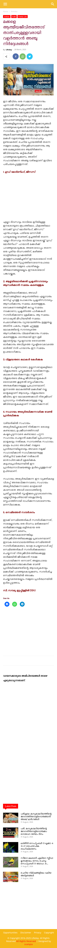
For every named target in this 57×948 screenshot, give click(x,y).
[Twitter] (30, 56)
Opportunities (10, 932)
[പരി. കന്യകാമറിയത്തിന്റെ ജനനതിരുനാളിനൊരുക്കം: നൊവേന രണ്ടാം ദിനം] (10, 832)
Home (5, 11)
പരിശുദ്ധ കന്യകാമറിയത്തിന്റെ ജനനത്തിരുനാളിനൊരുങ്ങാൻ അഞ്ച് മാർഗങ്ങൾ (36, 817)
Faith (14, 16)
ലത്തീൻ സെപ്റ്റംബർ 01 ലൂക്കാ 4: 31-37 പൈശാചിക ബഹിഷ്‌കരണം (37, 846)
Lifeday (9, 49)
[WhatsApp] (23, 56)
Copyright (49, 932)
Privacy (37, 932)
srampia (28, 944)
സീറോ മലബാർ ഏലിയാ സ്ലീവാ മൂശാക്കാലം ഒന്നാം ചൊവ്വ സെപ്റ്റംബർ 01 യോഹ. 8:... (37, 861)
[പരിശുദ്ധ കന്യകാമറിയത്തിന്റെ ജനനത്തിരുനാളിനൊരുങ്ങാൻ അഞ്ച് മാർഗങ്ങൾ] (10, 818)
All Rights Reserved (26, 941)
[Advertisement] (28, 197)
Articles (14, 11)
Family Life (22, 16)
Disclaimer (25, 932)
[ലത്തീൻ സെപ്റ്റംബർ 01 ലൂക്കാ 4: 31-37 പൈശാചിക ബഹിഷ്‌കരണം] (10, 847)
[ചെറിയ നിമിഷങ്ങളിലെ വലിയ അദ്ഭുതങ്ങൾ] (10, 877)
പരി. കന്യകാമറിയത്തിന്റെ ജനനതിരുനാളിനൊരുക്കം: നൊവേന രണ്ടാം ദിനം (34, 831)
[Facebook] (16, 56)
